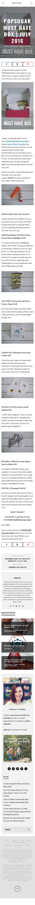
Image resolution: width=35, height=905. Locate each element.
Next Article (17, 564)
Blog (22, 840)
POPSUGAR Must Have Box (16, 141)
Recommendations (18, 842)
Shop (30, 840)
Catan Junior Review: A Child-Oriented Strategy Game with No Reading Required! (17, 811)
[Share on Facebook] (6, 64)
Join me (6, 730)
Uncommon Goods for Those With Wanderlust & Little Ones (17, 560)
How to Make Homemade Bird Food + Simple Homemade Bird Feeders (15, 802)
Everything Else (13, 46)
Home (7, 840)
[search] (29, 829)
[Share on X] (17, 64)
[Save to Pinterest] (28, 64)
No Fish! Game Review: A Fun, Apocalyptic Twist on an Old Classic (15, 793)
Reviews (21, 46)
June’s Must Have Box (16, 144)
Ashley (6, 46)
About (15, 840)
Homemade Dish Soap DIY (17, 567)
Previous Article (17, 556)
